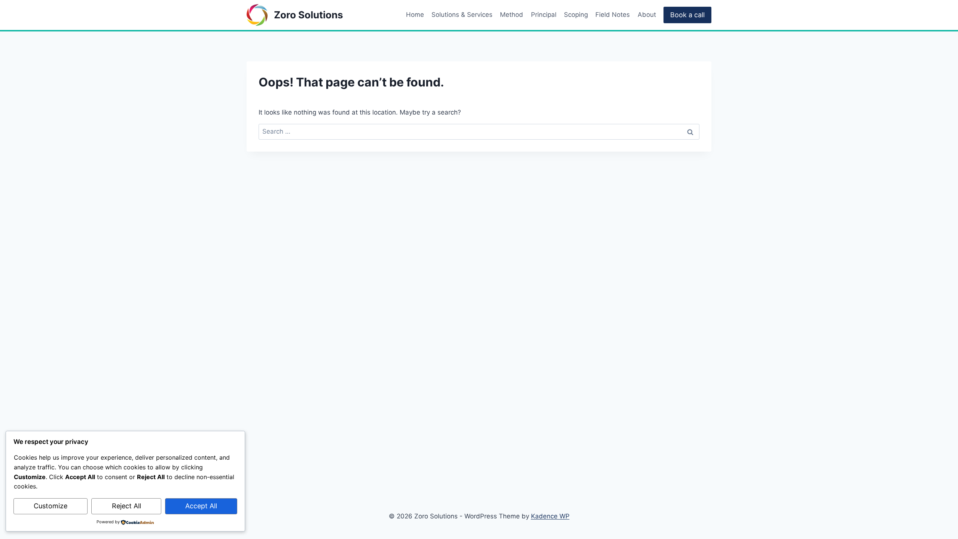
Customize (50, 506)
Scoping (576, 14)
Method (511, 14)
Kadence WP (550, 516)
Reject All (126, 506)
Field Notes (612, 14)
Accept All (201, 506)
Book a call (687, 15)
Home (415, 14)
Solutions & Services (461, 14)
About (647, 14)
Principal (543, 14)
